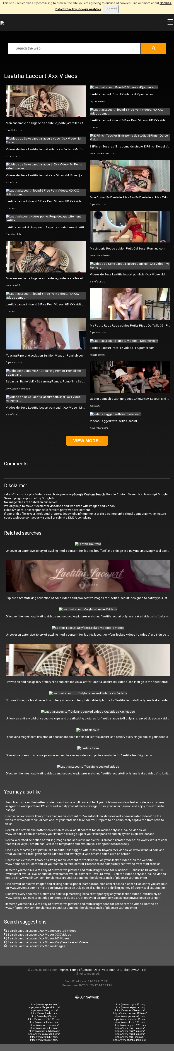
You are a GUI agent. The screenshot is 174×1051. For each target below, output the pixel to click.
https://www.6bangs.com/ (44, 1010)
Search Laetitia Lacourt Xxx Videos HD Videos (38, 938)
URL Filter (123, 970)
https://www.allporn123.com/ (130, 1022)
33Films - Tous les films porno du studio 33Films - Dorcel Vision (132, 146)
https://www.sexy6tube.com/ (130, 1007)
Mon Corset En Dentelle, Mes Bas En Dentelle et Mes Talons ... (132, 197)
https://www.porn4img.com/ (130, 1037)
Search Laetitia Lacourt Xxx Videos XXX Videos (39, 934)
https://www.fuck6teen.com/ (130, 1010)
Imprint (63, 970)
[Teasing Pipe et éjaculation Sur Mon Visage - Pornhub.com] (46, 348)
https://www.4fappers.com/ (44, 1004)
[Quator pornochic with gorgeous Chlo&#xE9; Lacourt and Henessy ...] (130, 392)
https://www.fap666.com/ (44, 1016)
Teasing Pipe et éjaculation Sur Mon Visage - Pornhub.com (45, 355)
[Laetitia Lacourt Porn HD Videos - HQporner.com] (124, 87)
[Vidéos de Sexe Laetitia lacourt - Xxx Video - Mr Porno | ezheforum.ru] (46, 168)
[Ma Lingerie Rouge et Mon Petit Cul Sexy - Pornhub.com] (130, 241)
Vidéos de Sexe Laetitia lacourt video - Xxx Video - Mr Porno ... (47, 149)
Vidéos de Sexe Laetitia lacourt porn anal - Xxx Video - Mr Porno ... (50, 407)
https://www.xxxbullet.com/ (44, 1028)
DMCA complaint (79, 517)
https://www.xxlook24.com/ (44, 1040)
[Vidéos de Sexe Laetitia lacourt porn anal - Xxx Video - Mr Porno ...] (46, 401)
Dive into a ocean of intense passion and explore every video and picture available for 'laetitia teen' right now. (79, 755)
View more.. (87, 440)
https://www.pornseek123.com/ (130, 1013)
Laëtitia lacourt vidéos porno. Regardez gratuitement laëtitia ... (48, 227)
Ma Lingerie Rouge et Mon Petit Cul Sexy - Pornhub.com (127, 248)
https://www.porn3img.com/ (130, 1034)
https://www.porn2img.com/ (130, 1031)
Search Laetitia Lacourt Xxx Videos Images (36, 946)
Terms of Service (81, 970)
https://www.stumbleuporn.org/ (130, 1040)
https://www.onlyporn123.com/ (130, 1025)
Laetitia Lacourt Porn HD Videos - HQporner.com (122, 94)
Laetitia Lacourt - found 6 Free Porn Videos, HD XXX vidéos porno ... (51, 201)
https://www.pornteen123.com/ (130, 1019)
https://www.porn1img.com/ (130, 1028)
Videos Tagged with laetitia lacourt (113, 421)
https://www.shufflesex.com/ (44, 1022)
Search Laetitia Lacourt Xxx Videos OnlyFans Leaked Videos (47, 942)
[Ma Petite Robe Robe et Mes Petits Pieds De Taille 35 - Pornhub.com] (130, 319)
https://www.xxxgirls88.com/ (130, 1004)
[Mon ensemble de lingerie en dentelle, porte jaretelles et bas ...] (46, 116)
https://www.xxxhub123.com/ (44, 1031)
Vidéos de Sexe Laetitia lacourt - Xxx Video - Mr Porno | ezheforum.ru (52, 175)
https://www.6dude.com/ (44, 1013)
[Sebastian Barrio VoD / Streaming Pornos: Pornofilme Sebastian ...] (46, 375)
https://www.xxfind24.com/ (44, 1037)
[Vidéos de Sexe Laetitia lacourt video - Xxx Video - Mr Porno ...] (46, 142)
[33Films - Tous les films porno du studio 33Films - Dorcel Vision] (130, 139)
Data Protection (104, 970)
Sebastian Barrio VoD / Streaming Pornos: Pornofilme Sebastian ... (50, 381)
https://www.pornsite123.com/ (44, 1019)
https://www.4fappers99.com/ (44, 1007)
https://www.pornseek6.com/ (130, 1016)
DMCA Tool (138, 970)
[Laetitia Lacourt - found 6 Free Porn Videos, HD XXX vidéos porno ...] (46, 194)
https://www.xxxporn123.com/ (44, 1034)
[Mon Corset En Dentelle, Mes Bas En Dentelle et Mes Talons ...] (130, 190)
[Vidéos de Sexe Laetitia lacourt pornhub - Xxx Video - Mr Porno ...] (130, 268)
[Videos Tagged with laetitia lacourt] (115, 414)
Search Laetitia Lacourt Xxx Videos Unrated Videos (41, 931)
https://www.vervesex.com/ (44, 1025)
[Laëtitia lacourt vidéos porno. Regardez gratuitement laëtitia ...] (46, 220)
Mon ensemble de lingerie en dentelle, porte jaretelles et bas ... (48, 123)
